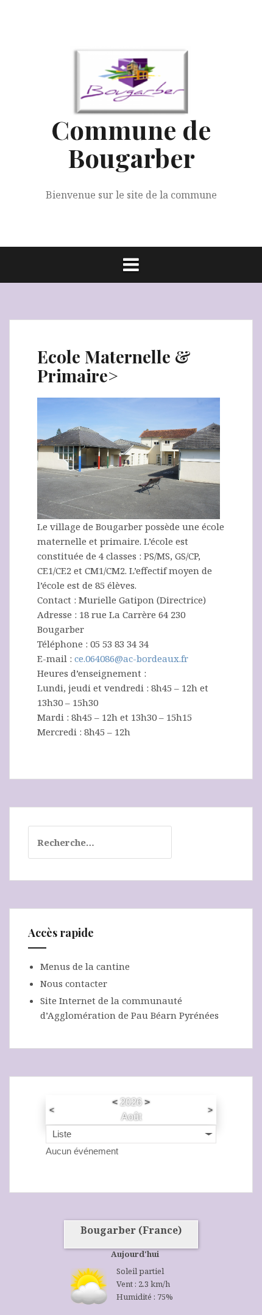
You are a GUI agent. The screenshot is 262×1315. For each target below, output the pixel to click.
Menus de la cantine (85, 966)
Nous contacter (73, 983)
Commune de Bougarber (131, 143)
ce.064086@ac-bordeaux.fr (131, 658)
